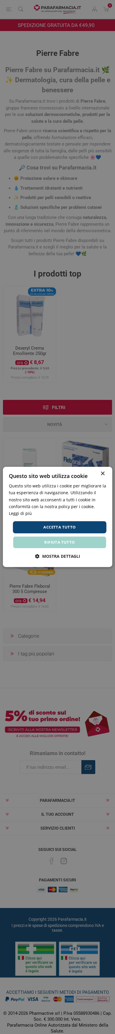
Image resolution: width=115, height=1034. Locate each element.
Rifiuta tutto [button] (59, 542)
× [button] (102, 473)
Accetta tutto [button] (59, 527)
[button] (57, 556)
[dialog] (57, 517)
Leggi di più (20, 513)
